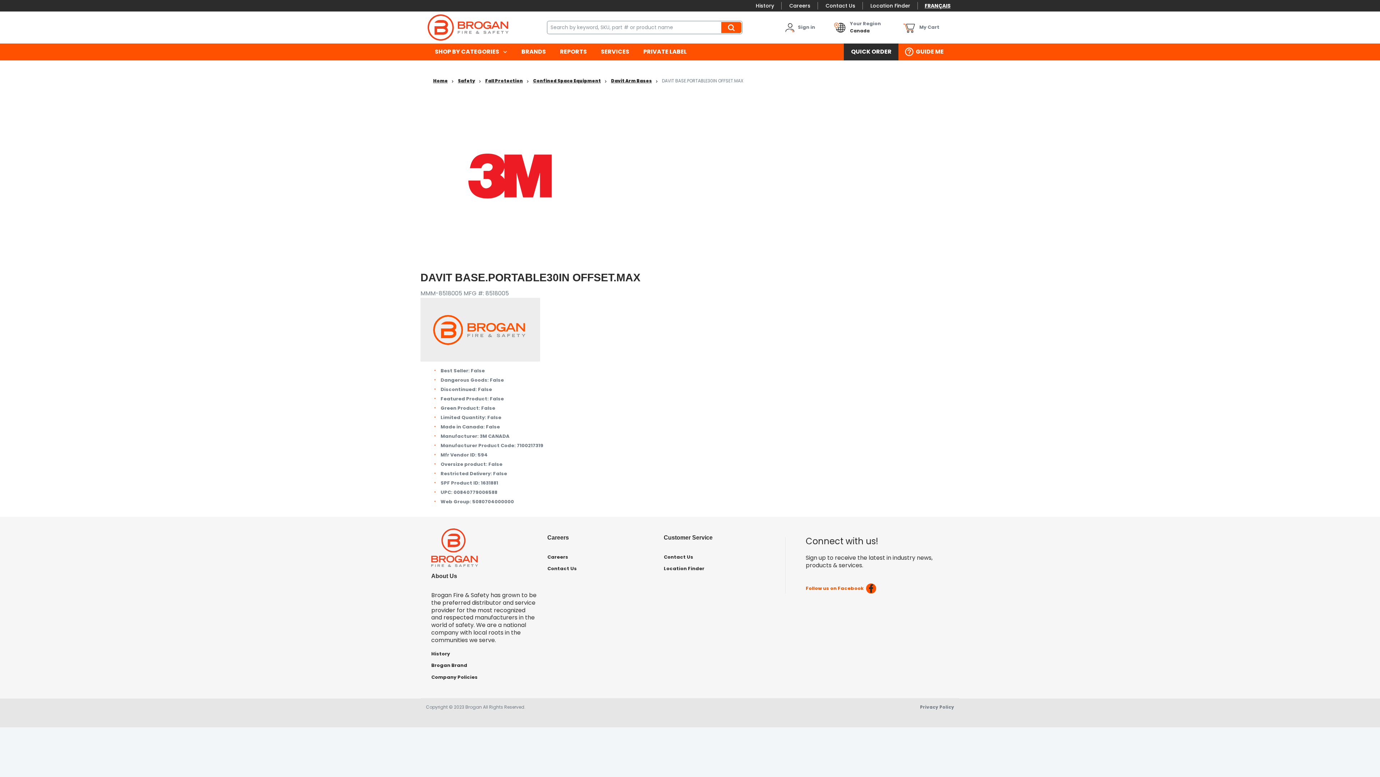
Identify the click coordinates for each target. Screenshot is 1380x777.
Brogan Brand (449, 665)
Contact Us (840, 5)
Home (440, 81)
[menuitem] (471, 52)
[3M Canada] (510, 175)
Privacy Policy (937, 707)
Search (732, 27)
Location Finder (890, 5)
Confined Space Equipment (567, 81)
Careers (799, 5)
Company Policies (454, 677)
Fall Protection (504, 81)
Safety (466, 81)
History (765, 5)
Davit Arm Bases (631, 81)
